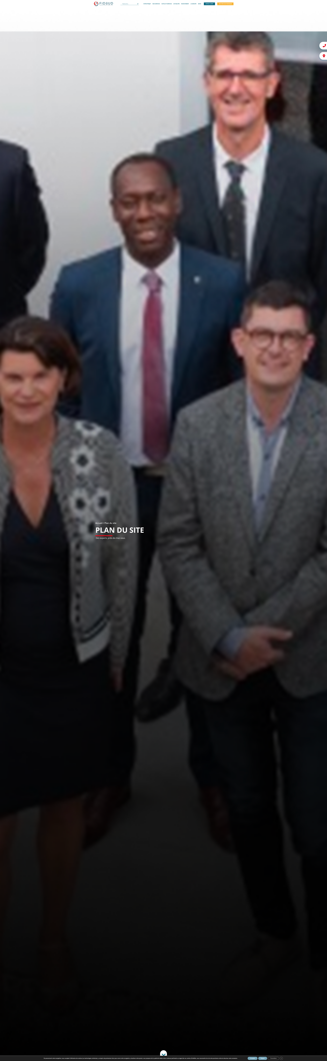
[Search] (138, 4)
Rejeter (263, 1058)
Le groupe (193, 4)
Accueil (99, 523)
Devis (199, 4)
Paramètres (273, 1058)
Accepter (252, 1058)
